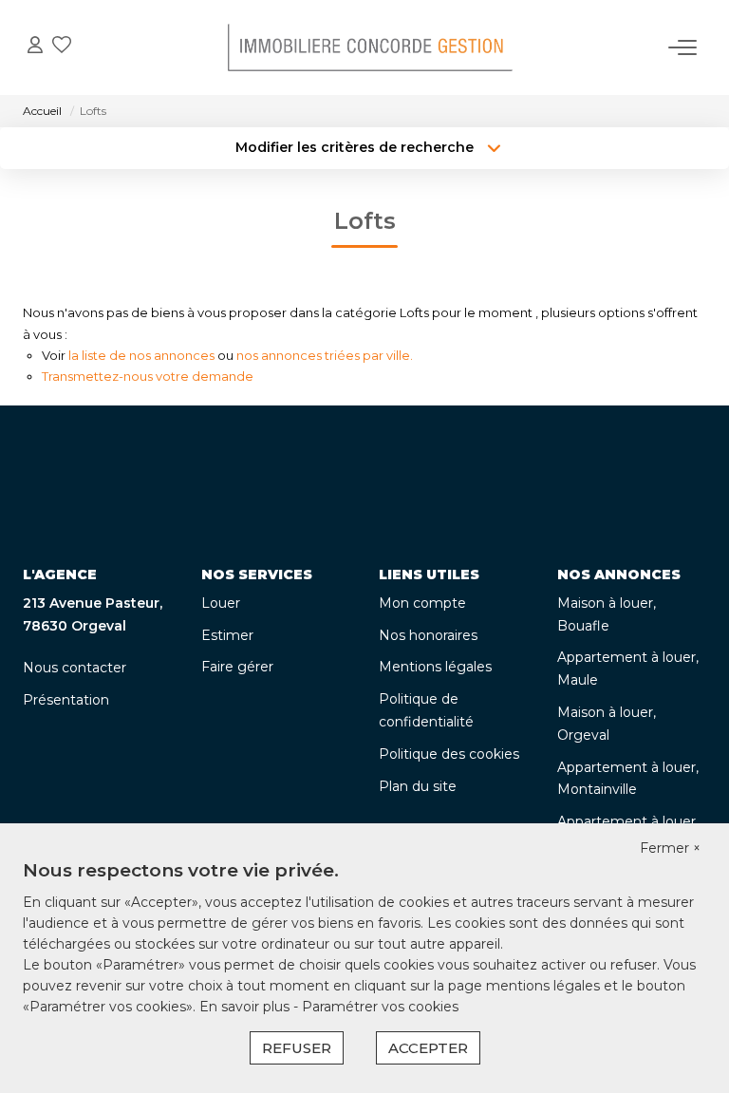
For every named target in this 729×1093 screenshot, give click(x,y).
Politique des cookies (449, 754)
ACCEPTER (428, 1048)
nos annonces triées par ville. (324, 355)
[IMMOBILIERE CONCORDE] (370, 47)
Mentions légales (435, 666)
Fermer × (670, 848)
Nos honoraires (428, 635)
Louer (220, 603)
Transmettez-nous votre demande (147, 376)
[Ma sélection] (61, 47)
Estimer (227, 635)
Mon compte (422, 603)
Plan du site (418, 786)
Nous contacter (74, 667)
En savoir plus (246, 1006)
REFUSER (296, 1048)
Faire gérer (237, 666)
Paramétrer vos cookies (380, 1006)
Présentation (66, 699)
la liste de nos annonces (141, 355)
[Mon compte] (35, 47)
